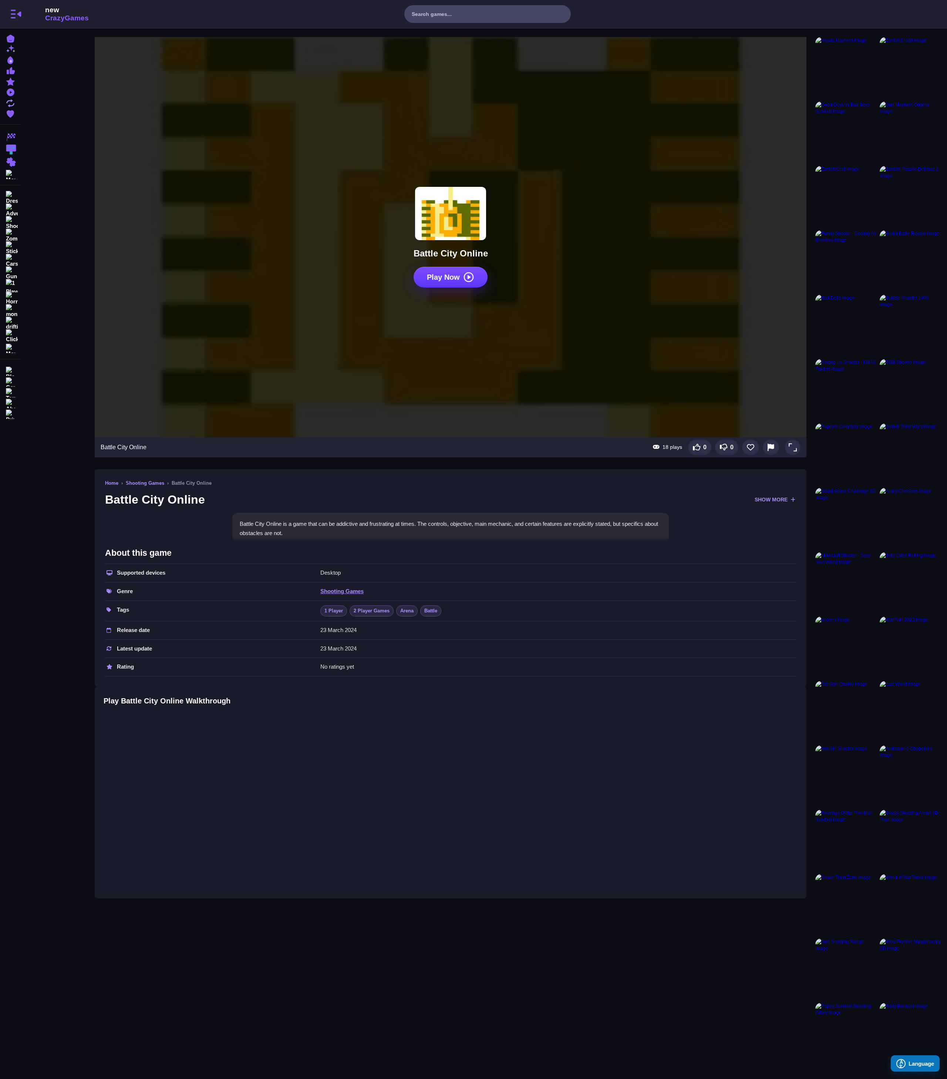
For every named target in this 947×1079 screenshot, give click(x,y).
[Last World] (910, 711)
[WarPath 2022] (910, 647)
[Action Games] (10, 149)
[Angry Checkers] (910, 518)
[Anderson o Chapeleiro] (910, 776)
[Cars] (10, 260)
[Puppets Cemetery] (846, 454)
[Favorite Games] (10, 113)
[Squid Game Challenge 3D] (846, 518)
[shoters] (846, 647)
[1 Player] (10, 285)
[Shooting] (10, 222)
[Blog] (10, 370)
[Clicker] (10, 336)
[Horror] (10, 298)
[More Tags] (10, 347)
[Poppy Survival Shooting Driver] (846, 1033)
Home (111, 483)
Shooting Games (145, 483)
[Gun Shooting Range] (846, 969)
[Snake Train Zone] (846, 904)
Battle (430, 611)
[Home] (10, 38)
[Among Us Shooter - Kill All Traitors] (846, 389)
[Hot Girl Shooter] (846, 776)
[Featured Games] (10, 80)
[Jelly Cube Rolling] (910, 583)
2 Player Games (372, 611)
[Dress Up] (10, 197)
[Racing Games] (10, 137)
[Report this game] (771, 447)
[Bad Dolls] (846, 325)
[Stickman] (10, 248)
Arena (407, 611)
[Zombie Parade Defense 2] (910, 196)
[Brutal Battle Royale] (910, 261)
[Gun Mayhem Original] (910, 132)
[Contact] (10, 381)
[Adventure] (10, 210)
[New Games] (10, 48)
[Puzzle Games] (10, 162)
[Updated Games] (10, 102)
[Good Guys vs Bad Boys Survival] (846, 132)
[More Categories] (10, 173)
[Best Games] (10, 59)
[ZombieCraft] (846, 196)
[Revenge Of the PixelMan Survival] (846, 840)
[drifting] (10, 323)
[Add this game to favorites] (750, 447)
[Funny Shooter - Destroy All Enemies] (846, 261)
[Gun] (10, 273)
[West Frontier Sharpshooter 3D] (910, 969)
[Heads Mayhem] (846, 67)
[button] (793, 447)
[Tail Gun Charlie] (846, 711)
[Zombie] (10, 235)
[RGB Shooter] (910, 389)
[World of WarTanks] (910, 904)
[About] (10, 402)
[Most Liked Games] (10, 70)
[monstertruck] (10, 311)
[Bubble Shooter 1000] (910, 325)
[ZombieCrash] (910, 67)
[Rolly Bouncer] (910, 1033)
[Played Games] (10, 91)
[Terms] (10, 392)
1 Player (333, 611)
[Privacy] (10, 413)
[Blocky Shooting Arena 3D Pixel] (910, 840)
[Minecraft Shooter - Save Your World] (846, 583)
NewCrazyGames (57, 14)
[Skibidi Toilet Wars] (910, 454)
